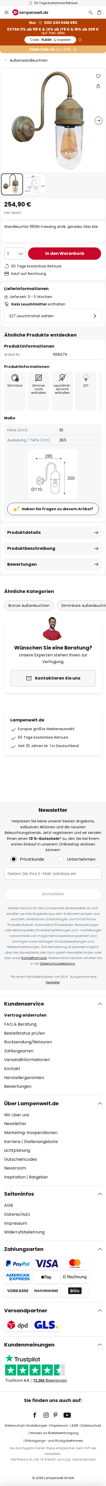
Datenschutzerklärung (57, 963)
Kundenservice (24, 1003)
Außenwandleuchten (29, 60)
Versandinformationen (27, 1060)
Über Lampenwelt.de (31, 1103)
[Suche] (90, 12)
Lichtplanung (17, 1150)
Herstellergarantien (24, 1078)
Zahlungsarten (18, 1051)
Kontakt (12, 1069)
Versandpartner (25, 1310)
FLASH (50, 40)
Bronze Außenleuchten (29, 605)
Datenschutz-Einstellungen (26, 1425)
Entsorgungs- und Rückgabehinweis (54, 1440)
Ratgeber (38, 1177)
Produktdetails (24, 532)
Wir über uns (16, 1115)
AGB (8, 1205)
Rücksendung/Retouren (28, 1042)
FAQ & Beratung (20, 1024)
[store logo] (33, 12)
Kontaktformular (34, 958)
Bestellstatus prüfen (24, 1033)
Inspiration (14, 1177)
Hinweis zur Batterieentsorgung (54, 1433)
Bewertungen (22, 564)
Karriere (12, 1142)
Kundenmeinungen (29, 1344)
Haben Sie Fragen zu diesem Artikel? (57, 509)
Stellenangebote (41, 1142)
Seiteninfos (19, 1193)
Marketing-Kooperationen (30, 1133)
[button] (12, 184)
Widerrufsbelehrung (24, 1232)
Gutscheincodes (20, 1159)
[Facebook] (38, 1415)
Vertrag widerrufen (25, 1015)
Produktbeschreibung (31, 548)
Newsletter (15, 1124)
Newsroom (15, 1168)
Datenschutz (17, 1214)
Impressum (15, 1223)
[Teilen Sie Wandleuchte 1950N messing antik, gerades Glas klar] (98, 86)
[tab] (53, 1045)
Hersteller (53, 982)
